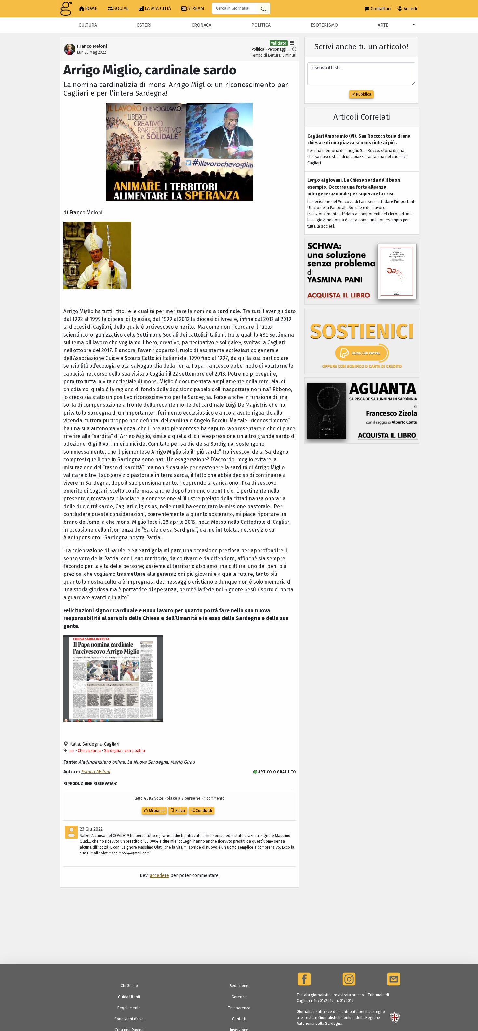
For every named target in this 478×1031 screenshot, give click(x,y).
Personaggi (277, 49)
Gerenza (239, 997)
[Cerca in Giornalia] (263, 8)
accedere (159, 875)
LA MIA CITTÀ (158, 8)
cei (71, 750)
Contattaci (380, 9)
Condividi (203, 810)
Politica (261, 25)
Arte (383, 25)
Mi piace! (156, 810)
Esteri (144, 25)
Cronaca (201, 25)
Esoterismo (324, 25)
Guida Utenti (129, 997)
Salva (179, 810)
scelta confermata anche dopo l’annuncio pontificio (171, 491)
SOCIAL (120, 8)
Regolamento (129, 1008)
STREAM (195, 8)
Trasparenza (239, 1008)
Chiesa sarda (89, 750)
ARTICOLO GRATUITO (276, 772)
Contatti (239, 1019)
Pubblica (363, 94)
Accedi (409, 9)
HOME (91, 8)
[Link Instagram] (349, 979)
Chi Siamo (129, 986)
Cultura (88, 25)
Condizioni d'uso (129, 1019)
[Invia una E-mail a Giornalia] (393, 979)
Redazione (239, 986)
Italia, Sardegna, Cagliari (93, 744)
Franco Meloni (95, 771)
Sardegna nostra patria (124, 750)
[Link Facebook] (304, 979)
